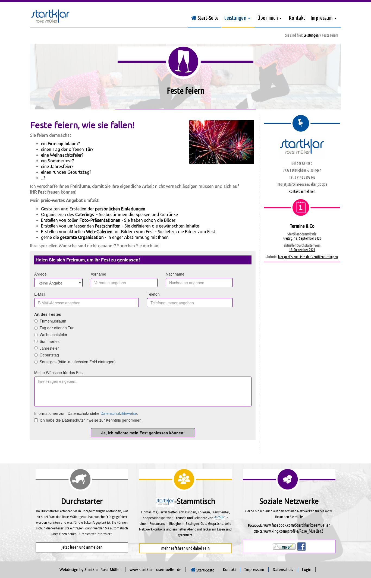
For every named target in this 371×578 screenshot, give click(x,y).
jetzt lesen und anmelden (81, 547)
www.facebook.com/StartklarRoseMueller (296, 525)
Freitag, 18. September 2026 (302, 238)
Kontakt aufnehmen (302, 191)
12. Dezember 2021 (302, 250)
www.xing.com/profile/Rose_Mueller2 (293, 531)
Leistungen (311, 35)
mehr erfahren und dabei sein (185, 548)
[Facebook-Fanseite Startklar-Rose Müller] (301, 546)
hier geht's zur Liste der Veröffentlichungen (308, 257)
